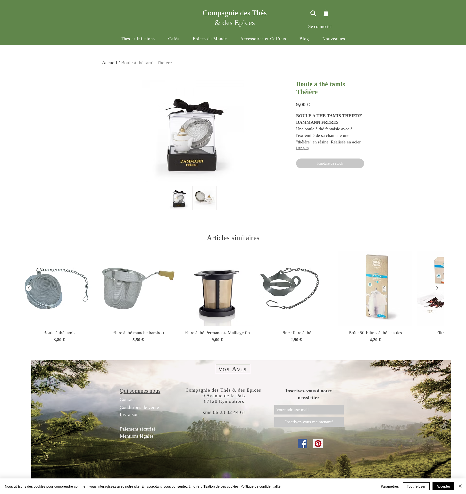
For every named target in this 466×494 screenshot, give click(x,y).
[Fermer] (460, 486)
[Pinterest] (318, 443)
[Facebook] (302, 443)
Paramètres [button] (390, 486)
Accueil (109, 62)
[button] (138, 39)
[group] (233, 300)
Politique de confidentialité (261, 486)
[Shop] (325, 13)
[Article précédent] (29, 288)
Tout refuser (416, 486)
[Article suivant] (437, 288)
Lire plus (302, 148)
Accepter (443, 486)
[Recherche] (312, 13)
